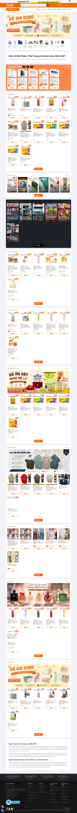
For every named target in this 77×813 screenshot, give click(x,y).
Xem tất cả (67, 66)
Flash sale (49, 9)
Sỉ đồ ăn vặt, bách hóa (54, 802)
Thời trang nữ (11, 526)
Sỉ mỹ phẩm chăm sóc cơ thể (55, 790)
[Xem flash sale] (2, 806)
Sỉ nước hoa (52, 796)
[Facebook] (9, 797)
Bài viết (54, 9)
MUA (12, 87)
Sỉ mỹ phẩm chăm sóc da (55, 787)
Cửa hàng (43, 9)
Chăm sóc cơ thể (12, 309)
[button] (34, 35)
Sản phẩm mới (42, 786)
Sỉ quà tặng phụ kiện (65, 802)
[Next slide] (70, 25)
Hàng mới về (10, 94)
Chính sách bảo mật (32, 797)
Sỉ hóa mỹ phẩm (53, 793)
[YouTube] (12, 797)
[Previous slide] (7, 25)
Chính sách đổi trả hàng (32, 792)
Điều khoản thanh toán (43, 792)
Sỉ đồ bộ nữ (63, 793)
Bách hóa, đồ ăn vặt (13, 368)
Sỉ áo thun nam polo (65, 796)
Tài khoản (64, 9)
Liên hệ (69, 9)
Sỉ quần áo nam (64, 787)
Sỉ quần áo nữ (64, 790)
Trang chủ (38, 9)
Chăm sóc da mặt (12, 251)
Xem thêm (38, 169)
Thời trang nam (11, 447)
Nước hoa (10, 581)
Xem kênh (67, 201)
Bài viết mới (11, 175)
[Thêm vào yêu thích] (9, 70)
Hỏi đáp (40, 789)
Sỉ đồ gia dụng (53, 799)
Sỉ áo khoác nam (64, 799)
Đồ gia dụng (10, 662)
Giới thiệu (30, 786)
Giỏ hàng (59, 9)
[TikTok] (11, 797)
